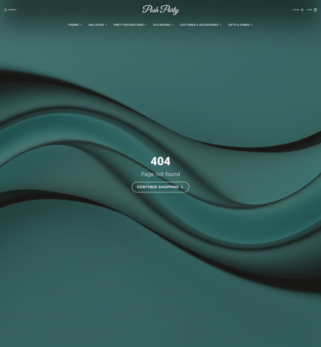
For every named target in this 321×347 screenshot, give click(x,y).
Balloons (96, 24)
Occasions (161, 24)
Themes (73, 24)
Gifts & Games (239, 24)
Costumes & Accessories (199, 24)
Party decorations (129, 24)
